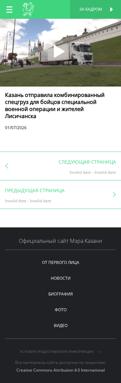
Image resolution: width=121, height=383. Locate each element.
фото (61, 310)
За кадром (90, 9)
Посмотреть (61, 26)
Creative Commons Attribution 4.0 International (60, 370)
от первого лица (60, 262)
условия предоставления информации (57, 351)
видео (61, 325)
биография (60, 294)
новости (61, 278)
